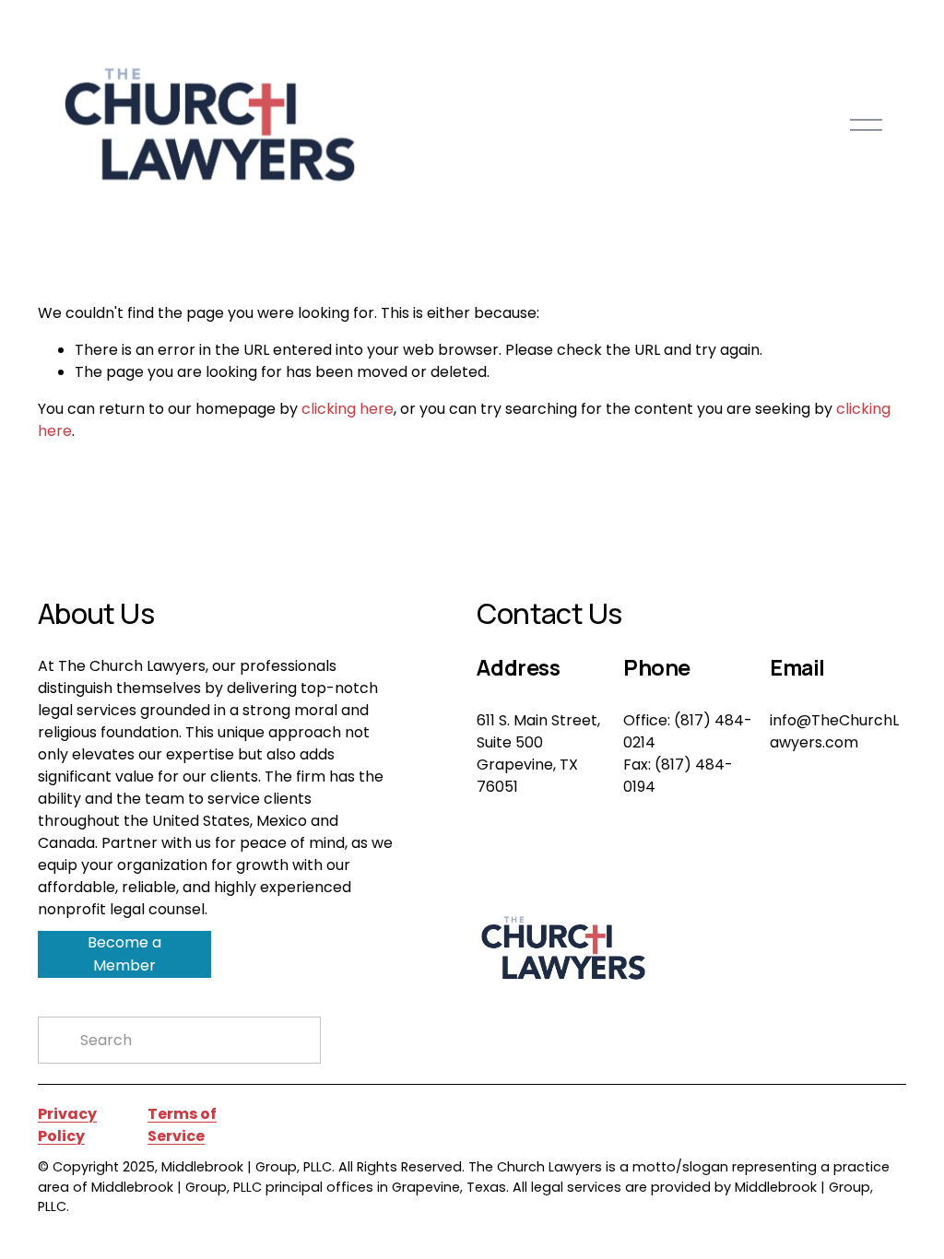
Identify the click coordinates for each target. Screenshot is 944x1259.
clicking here (347, 408)
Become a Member (124, 954)
